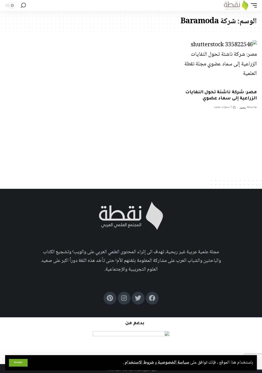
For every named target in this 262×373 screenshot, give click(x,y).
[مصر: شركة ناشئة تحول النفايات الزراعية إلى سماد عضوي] (218, 63)
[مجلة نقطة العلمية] (236, 5)
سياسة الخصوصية (173, 362)
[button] (18, 363)
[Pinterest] (110, 298)
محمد (242, 107)
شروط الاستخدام (139, 362)
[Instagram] (124, 298)
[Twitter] (138, 298)
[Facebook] (152, 298)
